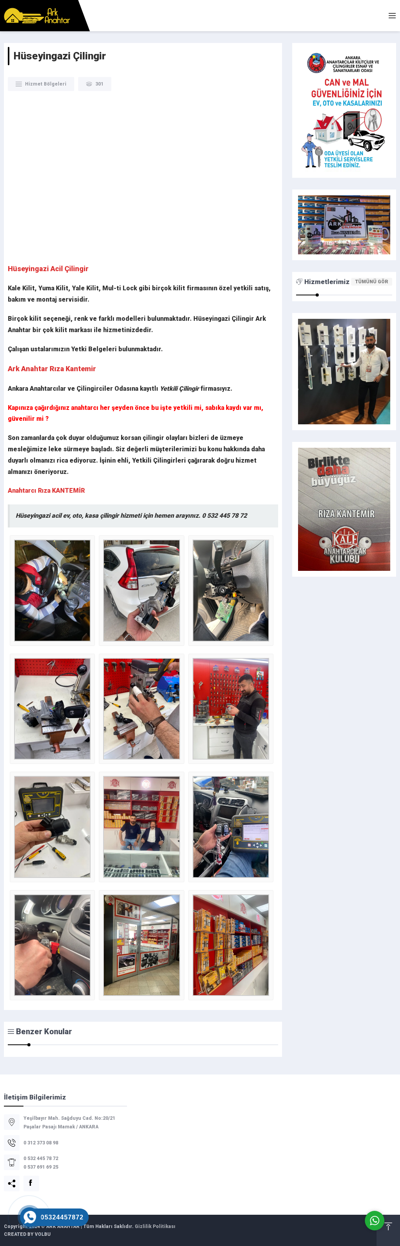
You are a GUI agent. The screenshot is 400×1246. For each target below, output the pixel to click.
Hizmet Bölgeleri (45, 84)
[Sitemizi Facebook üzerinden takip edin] (26, 1179)
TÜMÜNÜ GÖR (371, 281)
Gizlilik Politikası (155, 1226)
